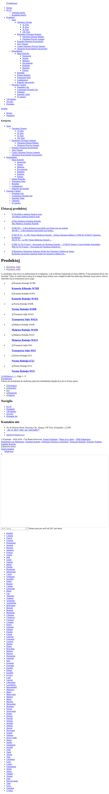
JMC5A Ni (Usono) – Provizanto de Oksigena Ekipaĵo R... (36, 247)
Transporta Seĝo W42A (25, 319)
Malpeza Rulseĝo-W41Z (25, 340)
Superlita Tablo (23, 94)
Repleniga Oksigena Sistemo (29, 34)
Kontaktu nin (11, 416)
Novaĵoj (9, 101)
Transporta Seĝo (24, 77)
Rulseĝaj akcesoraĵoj (25, 82)
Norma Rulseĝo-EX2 (23, 360)
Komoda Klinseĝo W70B (25, 288)
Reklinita (26, 65)
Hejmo (9, 8)
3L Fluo (25, 27)
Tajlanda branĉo (18, 12)
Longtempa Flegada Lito (27, 89)
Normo (25, 58)
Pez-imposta (27, 63)
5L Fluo (25, 29)
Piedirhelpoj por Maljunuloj (12, 442)
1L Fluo (25, 25)
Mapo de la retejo (66, 439)
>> (15, 376)
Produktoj (10, 17)
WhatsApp (8, 451)
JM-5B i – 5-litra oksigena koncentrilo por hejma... (33, 230)
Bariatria (26, 68)
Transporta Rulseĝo (78, 442)
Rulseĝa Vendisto (94, 442)
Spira (14, 20)
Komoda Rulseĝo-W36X (25, 298)
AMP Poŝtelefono (83, 439)
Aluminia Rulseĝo (32, 442)
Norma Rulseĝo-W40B (24, 309)
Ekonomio (26, 56)
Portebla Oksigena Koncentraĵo (30, 41)
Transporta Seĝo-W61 (24, 350)
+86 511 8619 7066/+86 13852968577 (22, 430)
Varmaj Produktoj (50, 439)
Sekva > (10, 376)
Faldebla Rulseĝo (8, 444)
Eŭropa (25, 70)
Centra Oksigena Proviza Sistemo (31, 46)
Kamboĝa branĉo (19, 15)
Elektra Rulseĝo (23, 75)
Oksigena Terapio (24, 22)
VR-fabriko (11, 99)
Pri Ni (8, 10)
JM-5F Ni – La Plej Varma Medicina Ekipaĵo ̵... (32, 240)
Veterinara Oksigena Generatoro (54, 442)
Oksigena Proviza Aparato (33, 39)
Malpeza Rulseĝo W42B (25, 329)
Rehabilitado (17, 51)
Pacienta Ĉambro (19, 85)
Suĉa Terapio (22, 44)
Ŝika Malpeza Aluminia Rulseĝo (25, 223)
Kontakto (10, 104)
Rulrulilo (20, 73)
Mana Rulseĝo (23, 53)
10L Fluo (26, 32)
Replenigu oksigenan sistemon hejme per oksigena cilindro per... (39, 254)
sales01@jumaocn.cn (15, 435)
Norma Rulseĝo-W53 (23, 371)
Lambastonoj (22, 80)
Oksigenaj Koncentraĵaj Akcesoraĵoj (32, 49)
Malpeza (26, 61)
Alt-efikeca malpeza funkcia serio (26, 217)
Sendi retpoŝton (7, 449)
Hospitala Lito (23, 87)
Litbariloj (21, 92)
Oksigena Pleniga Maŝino (33, 37)
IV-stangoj (21, 97)
